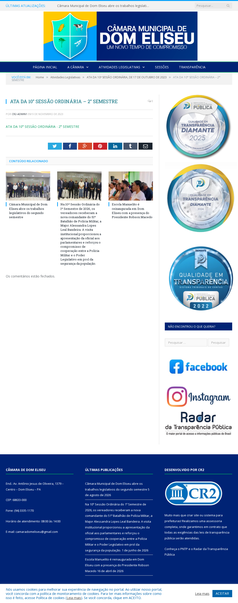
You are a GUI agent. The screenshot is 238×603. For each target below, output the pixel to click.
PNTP (184, 549)
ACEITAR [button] (222, 593)
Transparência (192, 67)
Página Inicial (45, 67)
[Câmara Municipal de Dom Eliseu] (119, 35)
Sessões (162, 67)
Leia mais (74, 598)
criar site (193, 515)
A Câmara (75, 67)
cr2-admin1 (19, 114)
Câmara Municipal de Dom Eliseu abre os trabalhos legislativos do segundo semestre (28, 210)
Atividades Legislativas (119, 67)
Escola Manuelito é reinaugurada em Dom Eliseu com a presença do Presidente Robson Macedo (132, 210)
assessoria (214, 521)
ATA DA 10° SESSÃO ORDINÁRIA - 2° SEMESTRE (42, 126)
